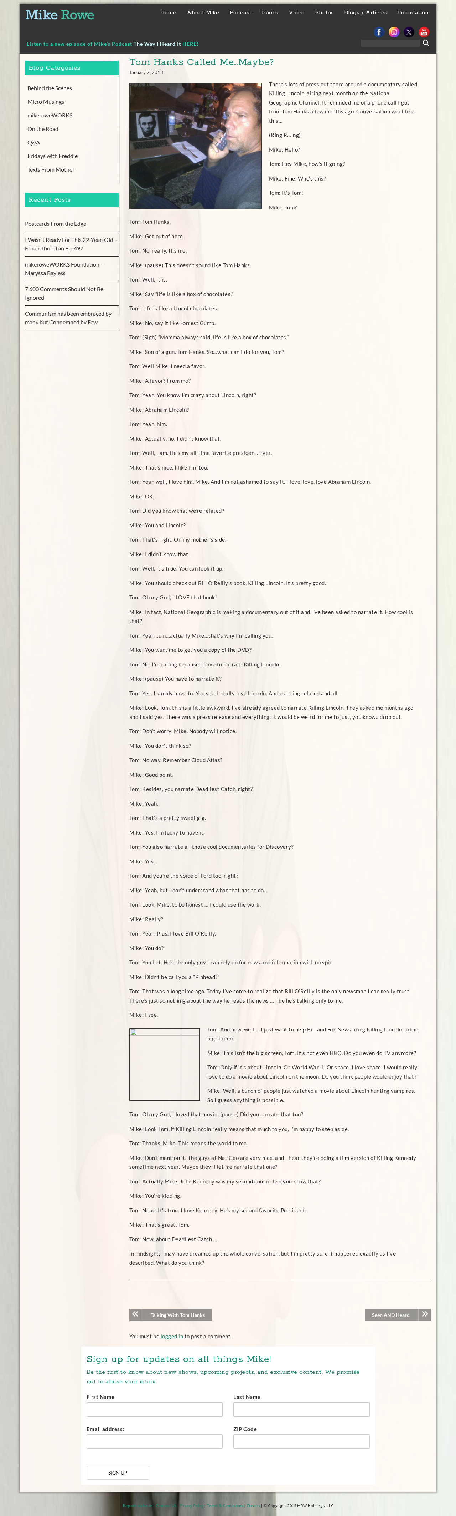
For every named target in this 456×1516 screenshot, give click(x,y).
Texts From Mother (50, 169)
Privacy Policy (191, 1506)
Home (168, 12)
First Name (101, 1397)
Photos (324, 12)
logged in (172, 1336)
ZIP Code (245, 1429)
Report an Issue (137, 1506)
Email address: (105, 1429)
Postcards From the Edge (55, 223)
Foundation (413, 12)
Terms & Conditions (225, 1506)
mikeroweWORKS (49, 115)
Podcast (240, 12)
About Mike (203, 12)
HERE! (190, 44)
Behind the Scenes (49, 88)
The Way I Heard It (157, 44)
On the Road (42, 128)
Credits (253, 1506)
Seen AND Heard (391, 1315)
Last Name (247, 1397)
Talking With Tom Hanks (178, 1315)
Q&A (33, 142)
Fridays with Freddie (52, 155)
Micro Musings (45, 101)
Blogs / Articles (365, 12)
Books (270, 12)
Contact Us (166, 1506)
